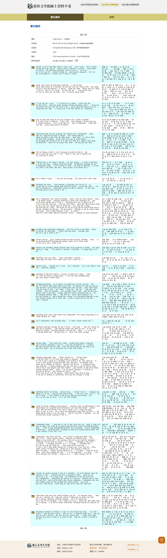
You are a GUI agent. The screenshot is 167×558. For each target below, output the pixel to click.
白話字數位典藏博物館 (109, 5)
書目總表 (55, 17)
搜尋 (111, 17)
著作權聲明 (103, 548)
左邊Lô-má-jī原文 (60, 61)
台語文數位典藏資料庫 (130, 5)
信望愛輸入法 (133, 549)
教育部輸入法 (133, 545)
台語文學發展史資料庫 (89, 5)
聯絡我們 (93, 548)
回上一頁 (83, 35)
